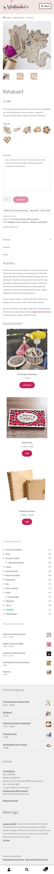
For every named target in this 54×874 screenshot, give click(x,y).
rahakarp (33, 222)
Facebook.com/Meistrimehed (15, 791)
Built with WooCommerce (37, 859)
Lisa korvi (21, 199)
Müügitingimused (10, 800)
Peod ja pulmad (32, 219)
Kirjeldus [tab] (6, 239)
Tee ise (8, 605)
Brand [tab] (5, 254)
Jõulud (8, 567)
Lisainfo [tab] (6, 247)
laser (18, 222)
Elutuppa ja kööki (12, 558)
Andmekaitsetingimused (13, 859)
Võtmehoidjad (11, 614)
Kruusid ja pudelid (13, 575)
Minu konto (9, 869)
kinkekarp (11, 222)
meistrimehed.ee (10, 227)
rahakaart (25, 222)
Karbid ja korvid (18, 17)
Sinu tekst (7, 155)
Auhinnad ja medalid (14, 549)
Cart (41, 867)
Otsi (27, 869)
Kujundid (6, 123)
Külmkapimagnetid (16, 562)
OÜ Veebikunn (9, 771)
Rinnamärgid (14, 597)
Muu (7, 584)
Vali (27, 453)
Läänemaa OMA (9, 824)
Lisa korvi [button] (27, 385)
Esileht (8, 17)
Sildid (8, 592)
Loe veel (6, 840)
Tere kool (10, 609)
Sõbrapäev (10, 601)
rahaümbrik (42, 222)
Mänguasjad (10, 579)
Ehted (8, 554)
